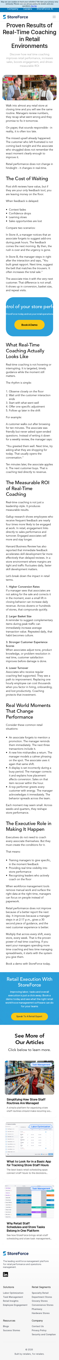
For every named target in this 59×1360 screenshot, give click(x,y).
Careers (27, 8)
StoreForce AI (45, 8)
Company (12, 8)
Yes (32, 6)
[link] (15, 16)
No (35, 6)
